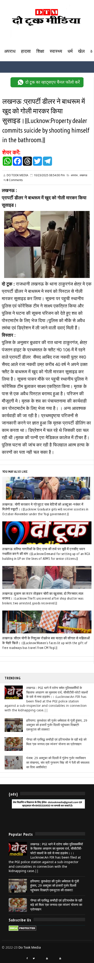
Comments (15, 180)
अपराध (10, 51)
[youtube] (47, 958)
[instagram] (40, 957)
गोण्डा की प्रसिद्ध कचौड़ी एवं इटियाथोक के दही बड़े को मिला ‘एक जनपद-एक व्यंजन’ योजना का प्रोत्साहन (56, 741)
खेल (81, 51)
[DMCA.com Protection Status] (22, 928)
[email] (53, 957)
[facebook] (27, 958)
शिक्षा (40, 51)
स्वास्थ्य (56, 51)
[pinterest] (67, 957)
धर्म (70, 51)
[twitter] (33, 958)
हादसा (26, 51)
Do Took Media (29, 947)
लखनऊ (83, 175)
